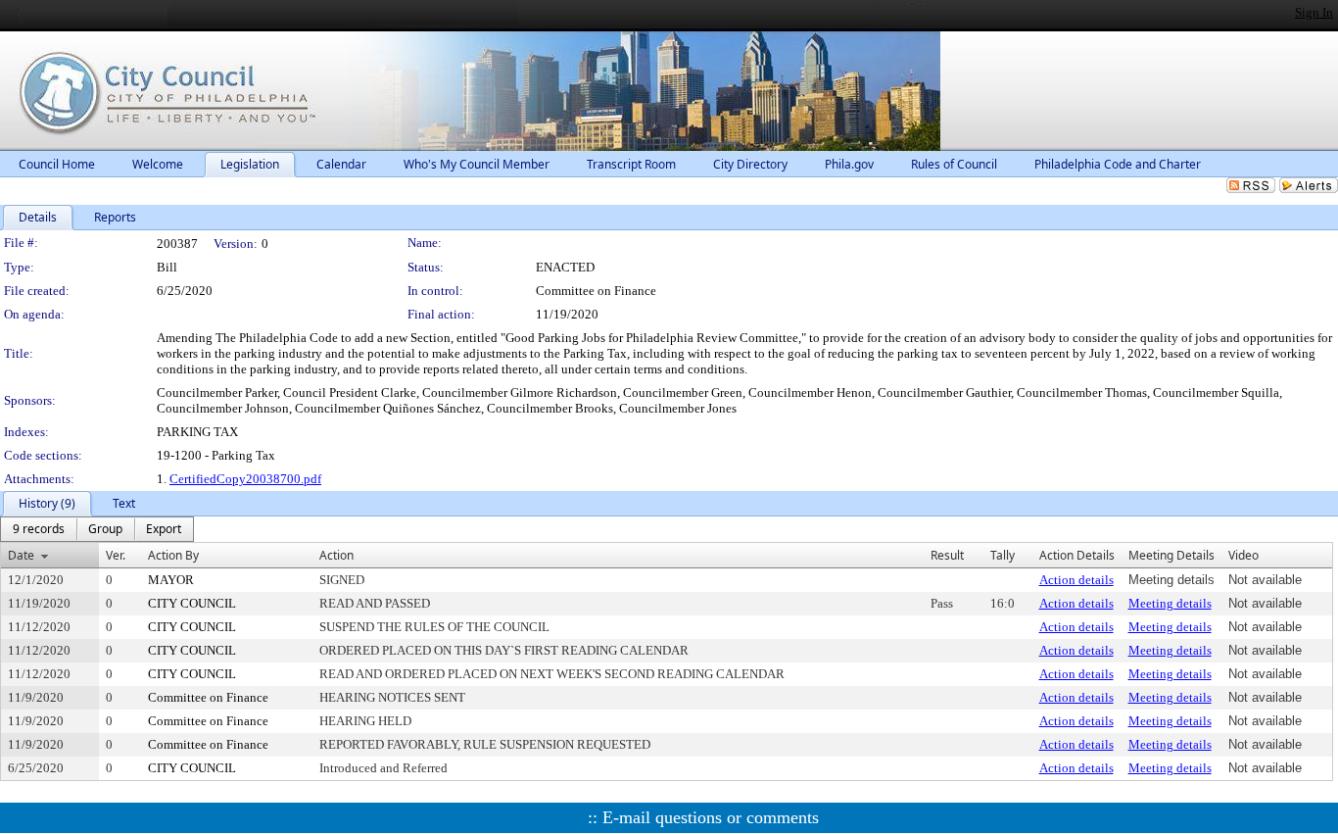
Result (947, 555)
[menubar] (97, 529)
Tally (1002, 555)
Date (21, 555)
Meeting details (1170, 603)
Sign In (1314, 12)
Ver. (115, 555)
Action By (173, 555)
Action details (1076, 579)
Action (336, 555)
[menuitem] (38, 529)
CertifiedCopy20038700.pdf (245, 478)
